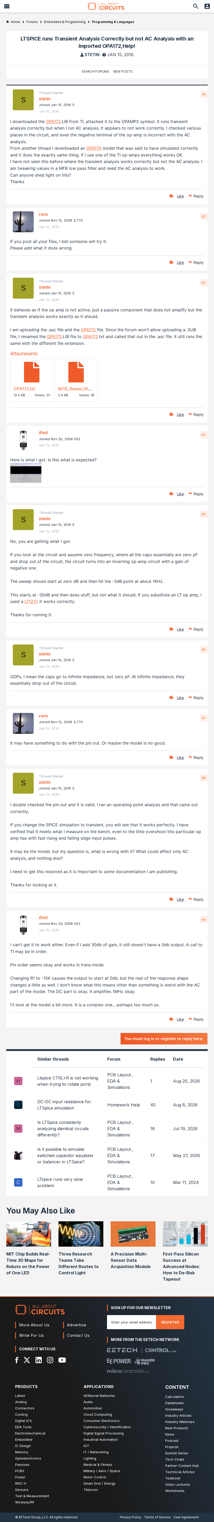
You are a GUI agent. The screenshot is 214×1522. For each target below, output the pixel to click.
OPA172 (53, 121)
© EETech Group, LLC (31, 1517)
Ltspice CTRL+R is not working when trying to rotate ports (67, 1081)
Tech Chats (174, 1459)
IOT (86, 1446)
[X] (27, 1360)
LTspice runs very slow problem (60, 1182)
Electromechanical (30, 1433)
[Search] (195, 6)
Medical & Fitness (98, 1464)
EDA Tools (23, 1427)
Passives (22, 1464)
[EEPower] (119, 1361)
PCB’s (19, 1471)
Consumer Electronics (102, 1421)
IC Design (23, 1446)
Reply (199, 196)
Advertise (76, 1324)
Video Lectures (177, 1484)
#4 (203, 435)
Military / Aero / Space (102, 1471)
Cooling (21, 1414)
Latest (20, 1395)
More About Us (34, 1324)
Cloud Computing (98, 1414)
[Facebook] (17, 1360)
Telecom (91, 1490)
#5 (203, 514)
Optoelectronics (28, 1458)
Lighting (90, 1458)
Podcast (172, 1440)
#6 (203, 649)
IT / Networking (96, 1452)
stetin (92, 54)
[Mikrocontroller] (128, 1371)
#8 (203, 778)
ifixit (43, 432)
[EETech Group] (122, 1350)
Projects (172, 1447)
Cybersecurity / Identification (107, 1427)
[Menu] (6, 6)
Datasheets (174, 1403)
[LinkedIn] (38, 1360)
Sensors (21, 1490)
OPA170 (93, 148)
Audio (88, 1402)
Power (20, 1477)
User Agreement (186, 1517)
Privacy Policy (130, 1517)
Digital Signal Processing (104, 1433)
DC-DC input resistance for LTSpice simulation (64, 1105)
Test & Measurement (32, 1496)
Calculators (174, 1397)
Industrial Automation (101, 1439)
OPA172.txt (24, 388)
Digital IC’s (23, 1421)
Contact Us (78, 1335)
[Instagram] (50, 1360)
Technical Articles (180, 1472)
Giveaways (174, 1409)
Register (170, 1322)
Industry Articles (178, 1415)
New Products (176, 1428)
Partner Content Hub (182, 1465)
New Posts (123, 71)
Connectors (24, 1408)
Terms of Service (157, 1517)
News (169, 1434)
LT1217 (31, 601)
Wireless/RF (24, 1502)
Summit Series (176, 1453)
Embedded (23, 1439)
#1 (204, 94)
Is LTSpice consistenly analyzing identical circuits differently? (63, 1128)
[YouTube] (62, 1360)
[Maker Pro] (144, 1361)
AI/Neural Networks (99, 1395)
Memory (21, 1452)
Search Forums (95, 71)
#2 (203, 216)
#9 (203, 919)
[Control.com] (160, 1350)
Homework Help (123, 1104)
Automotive (93, 1408)
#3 (203, 283)
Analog (21, 1402)
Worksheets (175, 1491)
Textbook (172, 1478)
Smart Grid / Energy (99, 1483)
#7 (203, 718)
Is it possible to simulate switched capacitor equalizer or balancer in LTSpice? (65, 1155)
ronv (43, 214)
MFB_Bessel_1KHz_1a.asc (82, 388)
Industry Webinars (180, 1422)
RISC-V (20, 1483)
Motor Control (95, 1477)
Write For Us (31, 1335)
